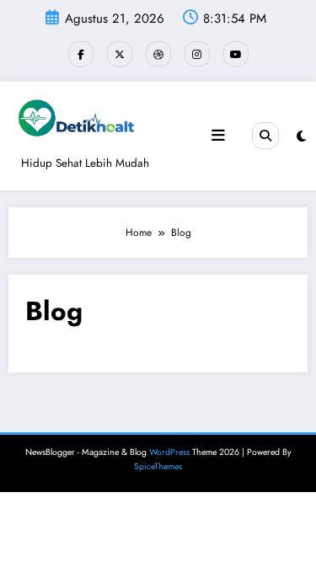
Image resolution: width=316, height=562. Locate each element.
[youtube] (236, 54)
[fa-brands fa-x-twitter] (119, 54)
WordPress (169, 452)
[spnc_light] (301, 136)
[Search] (265, 135)
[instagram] (197, 54)
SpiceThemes (158, 466)
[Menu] (218, 135)
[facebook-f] (81, 54)
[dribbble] (158, 54)
